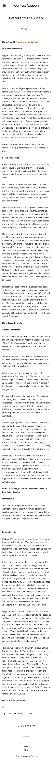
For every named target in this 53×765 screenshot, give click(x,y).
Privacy (26, 750)
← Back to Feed (26, 726)
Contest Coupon (30, 756)
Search (27, 746)
